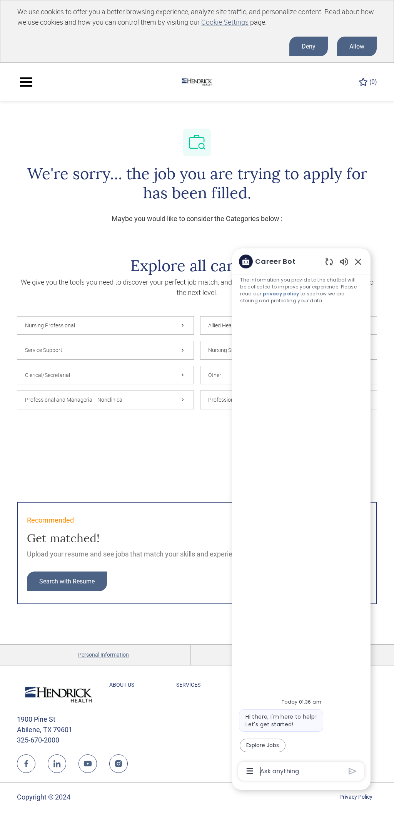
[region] (301, 515)
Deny (309, 46)
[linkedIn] (57, 763)
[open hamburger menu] (26, 82)
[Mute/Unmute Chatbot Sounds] (344, 261)
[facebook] (26, 763)
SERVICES (188, 684)
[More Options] (250, 771)
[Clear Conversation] (329, 261)
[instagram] (118, 763)
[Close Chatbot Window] (358, 261)
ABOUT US (121, 684)
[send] (352, 771)
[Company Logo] (197, 81)
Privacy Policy (355, 797)
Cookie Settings (225, 22)
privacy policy (281, 293)
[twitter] (87, 763)
